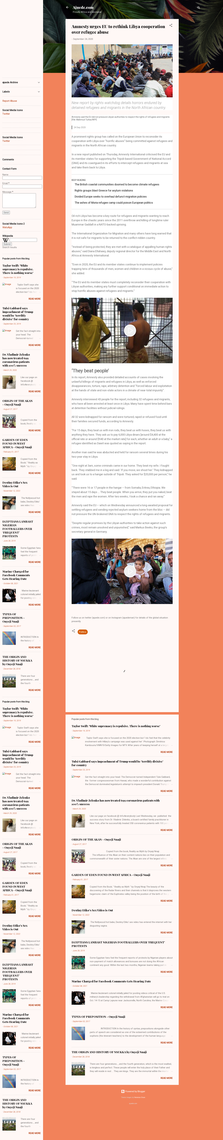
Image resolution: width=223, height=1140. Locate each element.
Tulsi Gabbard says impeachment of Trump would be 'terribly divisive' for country (17, 313)
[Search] (199, 8)
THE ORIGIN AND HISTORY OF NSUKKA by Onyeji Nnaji (109, 1052)
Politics (82, 632)
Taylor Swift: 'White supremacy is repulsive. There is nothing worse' (116, 726)
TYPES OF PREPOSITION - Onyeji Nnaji (98, 1017)
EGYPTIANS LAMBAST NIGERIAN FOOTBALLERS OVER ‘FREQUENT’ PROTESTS (17, 529)
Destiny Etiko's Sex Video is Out (92, 910)
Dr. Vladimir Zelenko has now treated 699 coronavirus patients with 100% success (16, 360)
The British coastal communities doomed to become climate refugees (117, 184)
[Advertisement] (191, 64)
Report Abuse (9, 100)
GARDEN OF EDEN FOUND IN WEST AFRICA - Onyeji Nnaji (111, 875)
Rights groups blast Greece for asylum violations (104, 190)
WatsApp (7, 227)
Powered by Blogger (135, 1091)
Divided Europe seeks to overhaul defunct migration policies (111, 196)
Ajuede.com (83, 7)
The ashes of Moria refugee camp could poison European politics (114, 202)
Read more (167, 752)
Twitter (6, 113)
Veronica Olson (139, 1097)
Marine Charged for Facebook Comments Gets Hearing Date (111, 981)
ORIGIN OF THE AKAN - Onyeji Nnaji (96, 839)
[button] (171, 26)
